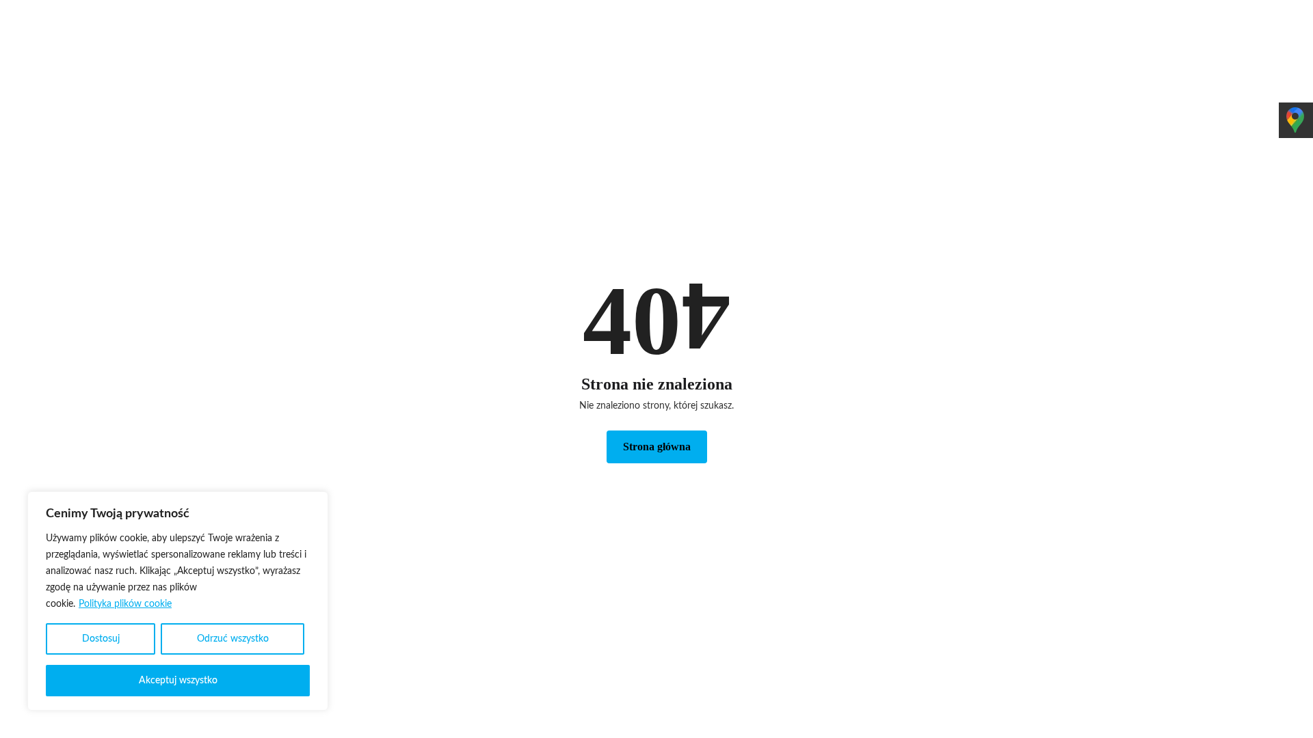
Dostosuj (101, 639)
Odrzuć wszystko (233, 639)
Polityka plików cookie (125, 604)
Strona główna (657, 446)
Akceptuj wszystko (178, 680)
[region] (177, 601)
